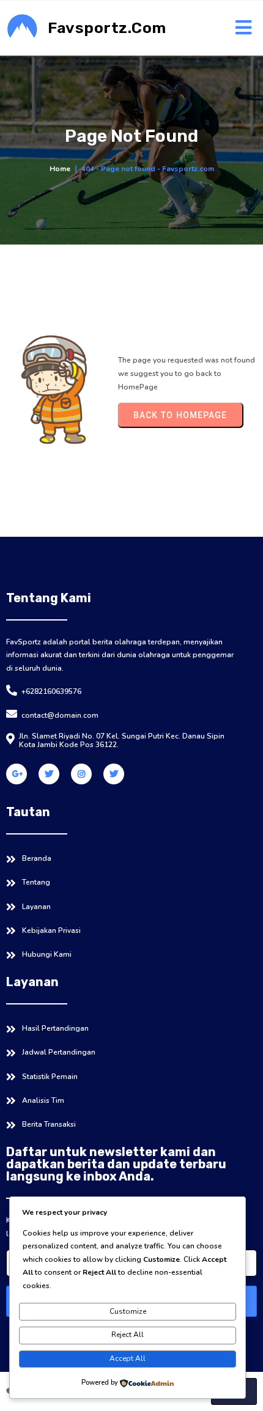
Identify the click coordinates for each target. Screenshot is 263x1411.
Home (60, 169)
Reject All (127, 1334)
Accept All (127, 1358)
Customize (127, 1311)
